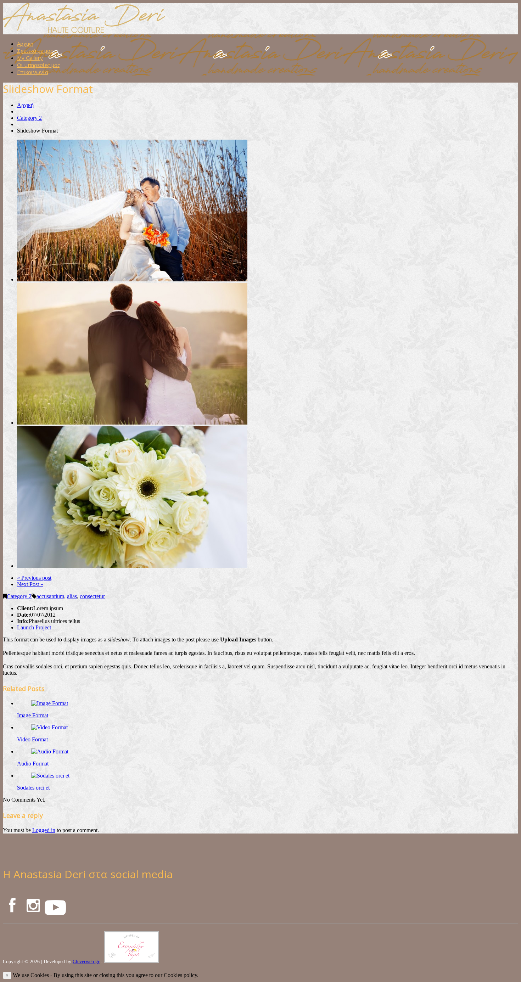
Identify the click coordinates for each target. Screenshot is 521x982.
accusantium (50, 596)
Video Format (32, 739)
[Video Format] (49, 727)
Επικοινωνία (32, 71)
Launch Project (34, 627)
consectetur (92, 596)
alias (72, 596)
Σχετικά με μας (35, 50)
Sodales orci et (33, 788)
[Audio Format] (49, 751)
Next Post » (30, 584)
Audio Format (33, 764)
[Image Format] (49, 703)
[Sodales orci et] (50, 776)
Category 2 (29, 118)
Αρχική (25, 43)
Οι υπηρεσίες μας (38, 64)
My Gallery (30, 57)
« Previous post (34, 578)
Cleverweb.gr (86, 961)
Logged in (43, 830)
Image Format (32, 715)
